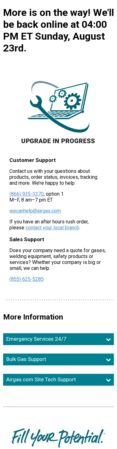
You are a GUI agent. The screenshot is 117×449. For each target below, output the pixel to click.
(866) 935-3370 (26, 194)
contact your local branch (52, 228)
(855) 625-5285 (26, 279)
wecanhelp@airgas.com (35, 211)
